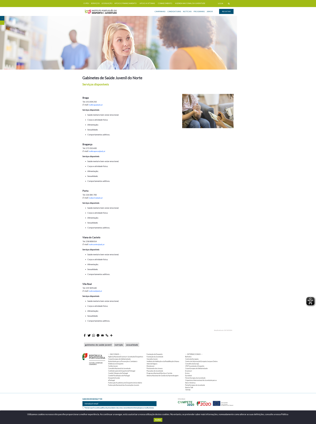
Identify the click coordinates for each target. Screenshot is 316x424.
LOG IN (220, 3)
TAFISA (187, 390)
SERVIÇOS (95, 3)
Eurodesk (188, 376)
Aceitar (158, 420)
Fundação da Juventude (155, 357)
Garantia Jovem (152, 359)
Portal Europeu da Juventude (195, 385)
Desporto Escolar (114, 378)
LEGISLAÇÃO (107, 3)
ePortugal (111, 380)
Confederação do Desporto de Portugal (121, 371)
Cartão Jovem (113, 366)
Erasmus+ (188, 371)
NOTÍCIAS (187, 11)
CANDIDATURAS (174, 11)
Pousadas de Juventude (155, 371)
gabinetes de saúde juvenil (98, 345)
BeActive (188, 357)
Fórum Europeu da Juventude (195, 378)
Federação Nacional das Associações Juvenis (123, 385)
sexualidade (132, 345)
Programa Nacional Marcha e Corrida (159, 373)
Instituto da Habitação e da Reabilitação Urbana (163, 361)
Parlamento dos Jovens (155, 368)
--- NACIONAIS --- (114, 354)
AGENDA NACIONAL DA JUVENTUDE (190, 3)
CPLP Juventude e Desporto (194, 366)
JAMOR (210, 11)
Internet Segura (152, 364)
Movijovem (150, 366)
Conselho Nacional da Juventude (119, 368)
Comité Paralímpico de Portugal (119, 376)
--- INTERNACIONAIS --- (194, 354)
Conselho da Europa (192, 364)
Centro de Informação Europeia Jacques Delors (201, 361)
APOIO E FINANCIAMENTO (125, 3)
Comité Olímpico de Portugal (118, 373)
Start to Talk (189, 387)
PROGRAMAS (199, 11)
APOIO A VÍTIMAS (147, 3)
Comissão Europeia (191, 359)
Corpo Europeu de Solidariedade (196, 368)
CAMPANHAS (160, 11)
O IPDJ (86, 3)
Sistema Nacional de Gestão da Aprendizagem (162, 376)
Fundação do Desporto (154, 354)
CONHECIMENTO (165, 3)
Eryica (187, 373)
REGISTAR (226, 11)
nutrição (119, 345)
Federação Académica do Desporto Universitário (125, 383)
